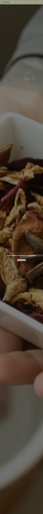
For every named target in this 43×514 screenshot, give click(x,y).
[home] (5, 2)
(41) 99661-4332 (13, 2)
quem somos (20, 2)
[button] (33, 2)
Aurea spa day (28, 2)
